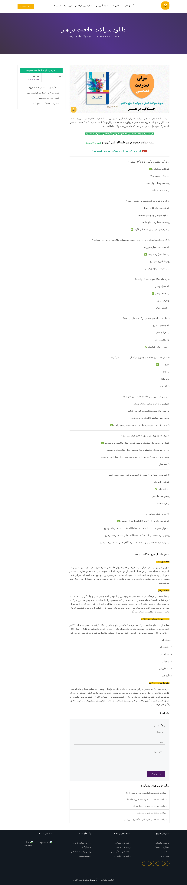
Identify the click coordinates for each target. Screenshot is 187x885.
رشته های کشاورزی (121, 856)
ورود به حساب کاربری (82, 843)
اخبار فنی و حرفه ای (83, 6)
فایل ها (116, 6)
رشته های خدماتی (122, 843)
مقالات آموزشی (102, 6)
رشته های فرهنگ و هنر (120, 852)
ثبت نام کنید (86, 847)
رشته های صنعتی (123, 847)
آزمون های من (85, 856)
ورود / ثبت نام (25, 6)
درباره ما (68, 6)
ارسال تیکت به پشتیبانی (81, 852)
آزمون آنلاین (128, 6)
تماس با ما (56, 6)
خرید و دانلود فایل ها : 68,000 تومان (40, 70)
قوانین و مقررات (162, 843)
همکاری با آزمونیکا (161, 847)
